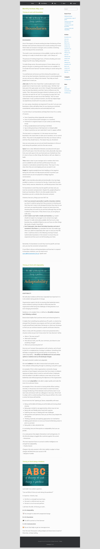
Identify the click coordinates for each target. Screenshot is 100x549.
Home (32, 3)
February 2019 (67, 52)
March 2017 (66, 60)
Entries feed (66, 88)
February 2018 (67, 56)
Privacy (60, 541)
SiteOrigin (49, 544)
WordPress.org (67, 92)
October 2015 (67, 70)
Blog (55, 3)
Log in (65, 86)
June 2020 (66, 39)
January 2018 (67, 58)
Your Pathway (44, 3)
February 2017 (67, 62)
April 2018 (66, 54)
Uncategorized (67, 79)
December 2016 (67, 64)
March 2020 (66, 43)
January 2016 (67, 68)
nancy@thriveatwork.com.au (31, 253)
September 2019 (67, 48)
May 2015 (66, 72)
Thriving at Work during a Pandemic (34, 461)
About (64, 3)
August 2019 (66, 50)
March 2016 (66, 66)
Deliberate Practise (68, 16)
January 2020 (67, 44)
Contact (74, 3)
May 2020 (66, 41)
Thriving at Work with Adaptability (33, 265)
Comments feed (67, 90)
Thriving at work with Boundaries (33, 12)
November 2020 (67, 37)
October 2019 (67, 46)
